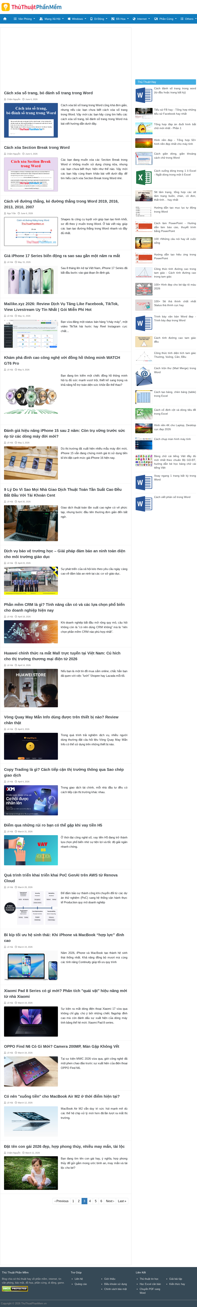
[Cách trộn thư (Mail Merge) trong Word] (144, 376)
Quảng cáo (81, 1284)
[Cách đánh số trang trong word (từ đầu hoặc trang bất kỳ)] (144, 95)
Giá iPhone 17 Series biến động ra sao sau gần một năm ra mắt (62, 256)
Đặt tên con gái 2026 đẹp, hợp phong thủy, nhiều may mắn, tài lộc (64, 1146)
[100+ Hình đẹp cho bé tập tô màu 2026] (144, 289)
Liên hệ (79, 1278)
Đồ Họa (120, 18)
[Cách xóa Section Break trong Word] (31, 174)
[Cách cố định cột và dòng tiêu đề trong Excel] (144, 413)
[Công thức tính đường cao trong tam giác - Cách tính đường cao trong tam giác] (144, 272)
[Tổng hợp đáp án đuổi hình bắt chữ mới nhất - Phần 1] (144, 128)
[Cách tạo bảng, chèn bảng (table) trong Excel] (144, 396)
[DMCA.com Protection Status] (15, 1288)
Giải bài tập (175, 1278)
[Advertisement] (65, 58)
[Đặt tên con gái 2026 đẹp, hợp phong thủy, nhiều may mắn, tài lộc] (31, 1172)
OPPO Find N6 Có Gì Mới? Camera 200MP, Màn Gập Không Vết (61, 1046)
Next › (110, 1201)
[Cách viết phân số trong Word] (144, 503)
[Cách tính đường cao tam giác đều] (144, 341)
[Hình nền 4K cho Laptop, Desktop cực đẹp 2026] (144, 428)
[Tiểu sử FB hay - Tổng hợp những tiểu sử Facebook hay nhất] (144, 113)
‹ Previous (61, 1201)
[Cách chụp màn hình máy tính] (144, 443)
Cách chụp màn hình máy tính (172, 439)
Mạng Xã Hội (52, 18)
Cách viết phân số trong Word (172, 497)
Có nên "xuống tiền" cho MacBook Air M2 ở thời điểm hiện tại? (62, 1096)
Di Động (99, 18)
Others (189, 18)
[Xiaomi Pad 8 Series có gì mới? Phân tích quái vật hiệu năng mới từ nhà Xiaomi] (31, 1021)
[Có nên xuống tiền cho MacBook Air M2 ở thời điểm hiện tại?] (31, 1121)
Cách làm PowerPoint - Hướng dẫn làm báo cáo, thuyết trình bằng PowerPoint (175, 227)
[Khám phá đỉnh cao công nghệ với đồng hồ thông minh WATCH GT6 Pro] (31, 396)
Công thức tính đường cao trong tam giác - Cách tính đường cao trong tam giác (175, 273)
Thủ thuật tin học (149, 1278)
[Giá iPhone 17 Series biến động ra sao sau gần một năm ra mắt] (31, 279)
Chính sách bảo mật (115, 1289)
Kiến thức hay (177, 1284)
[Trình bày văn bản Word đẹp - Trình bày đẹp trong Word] (144, 323)
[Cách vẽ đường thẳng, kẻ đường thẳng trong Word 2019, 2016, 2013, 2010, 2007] (31, 231)
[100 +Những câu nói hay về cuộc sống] (144, 242)
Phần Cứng (166, 18)
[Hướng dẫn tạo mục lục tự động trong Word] (144, 211)
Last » (122, 1201)
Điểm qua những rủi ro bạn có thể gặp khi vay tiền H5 (53, 825)
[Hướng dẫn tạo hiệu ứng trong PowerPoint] (144, 257)
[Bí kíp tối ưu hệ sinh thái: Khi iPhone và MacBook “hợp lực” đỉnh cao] (31, 965)
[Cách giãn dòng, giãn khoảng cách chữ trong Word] (144, 158)
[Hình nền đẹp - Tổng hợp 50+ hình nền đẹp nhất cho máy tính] (144, 142)
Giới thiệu (109, 1278)
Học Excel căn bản (150, 1284)
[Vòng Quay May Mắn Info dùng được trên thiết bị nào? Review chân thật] (31, 746)
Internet (142, 18)
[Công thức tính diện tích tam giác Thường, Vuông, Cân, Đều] (144, 356)
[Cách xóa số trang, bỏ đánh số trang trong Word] (31, 120)
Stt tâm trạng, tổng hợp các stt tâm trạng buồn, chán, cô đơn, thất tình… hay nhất (175, 196)
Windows (77, 18)
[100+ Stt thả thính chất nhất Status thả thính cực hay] (144, 304)
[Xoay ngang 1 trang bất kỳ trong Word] (144, 482)
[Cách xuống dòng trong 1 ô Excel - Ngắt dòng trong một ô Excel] (144, 177)
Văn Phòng (25, 18)
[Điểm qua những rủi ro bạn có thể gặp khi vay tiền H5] (31, 850)
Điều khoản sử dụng (115, 1284)
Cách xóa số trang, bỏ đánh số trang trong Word (48, 93)
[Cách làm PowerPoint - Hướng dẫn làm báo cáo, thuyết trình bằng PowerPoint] (144, 226)
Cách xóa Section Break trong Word (37, 147)
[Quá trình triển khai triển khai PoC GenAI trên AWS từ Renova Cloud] (31, 907)
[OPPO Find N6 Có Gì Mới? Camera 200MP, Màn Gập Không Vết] (31, 1071)
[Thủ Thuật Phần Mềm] (33, 7)
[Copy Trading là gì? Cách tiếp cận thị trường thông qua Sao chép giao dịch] (31, 800)
